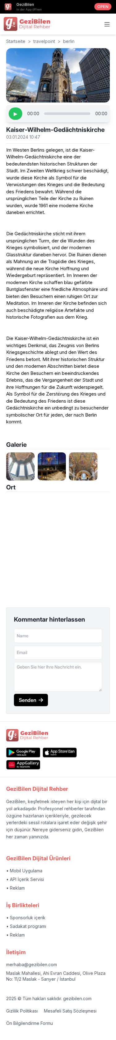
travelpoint (44, 41)
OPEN (102, 6)
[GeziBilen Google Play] (23, 752)
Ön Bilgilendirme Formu (29, 1023)
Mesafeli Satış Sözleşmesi (70, 1010)
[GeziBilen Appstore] (60, 752)
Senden (27, 700)
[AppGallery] (23, 765)
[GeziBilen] (27, 24)
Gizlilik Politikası (22, 1010)
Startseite (15, 41)
